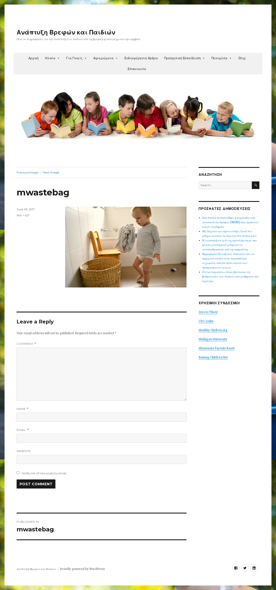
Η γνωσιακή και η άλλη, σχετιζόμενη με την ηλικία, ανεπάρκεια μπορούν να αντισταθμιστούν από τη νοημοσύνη (229, 245)
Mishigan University (213, 339)
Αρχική (33, 58)
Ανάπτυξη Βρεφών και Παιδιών (66, 32)
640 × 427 (23, 215)
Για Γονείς (74, 58)
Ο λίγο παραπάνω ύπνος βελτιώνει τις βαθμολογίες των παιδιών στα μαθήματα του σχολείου (230, 276)
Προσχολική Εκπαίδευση (182, 58)
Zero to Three (208, 312)
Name (23, 409)
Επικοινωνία (137, 69)
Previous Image (27, 172)
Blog (241, 58)
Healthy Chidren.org (213, 330)
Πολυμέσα (219, 58)
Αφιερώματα (103, 58)
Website (24, 451)
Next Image (51, 172)
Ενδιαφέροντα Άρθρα (141, 58)
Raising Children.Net (213, 357)
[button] (58, 58)
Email (23, 430)
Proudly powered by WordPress (82, 569)
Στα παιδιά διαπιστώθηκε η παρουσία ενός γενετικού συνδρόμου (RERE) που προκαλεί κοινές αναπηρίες (230, 222)
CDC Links (206, 321)
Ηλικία (50, 58)
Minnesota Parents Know (217, 348)
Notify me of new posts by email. (44, 473)
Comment (26, 344)
